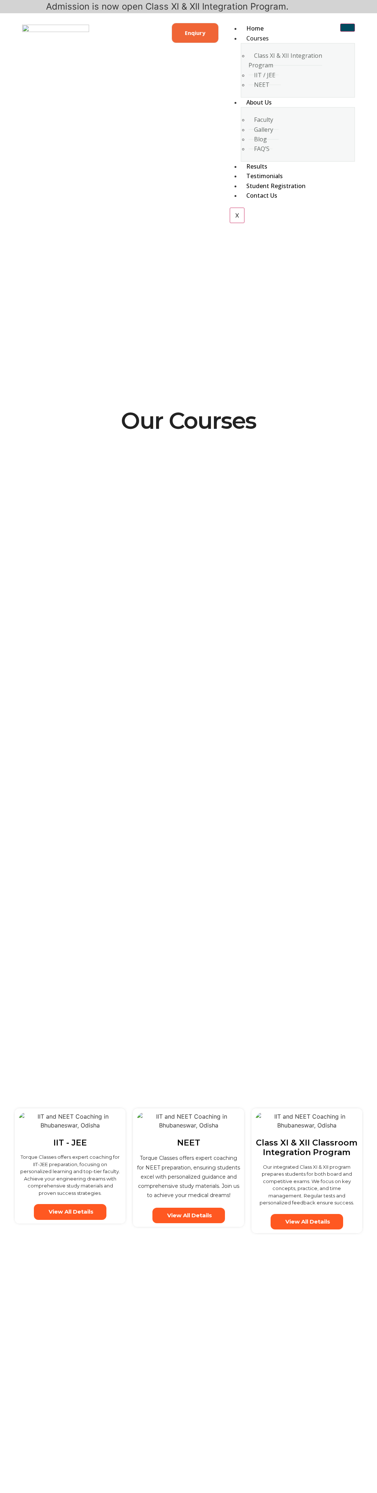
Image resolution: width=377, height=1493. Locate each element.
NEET (261, 85)
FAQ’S (261, 149)
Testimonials (264, 176)
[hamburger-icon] (347, 28)
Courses (257, 38)
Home (255, 28)
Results (256, 166)
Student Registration (276, 186)
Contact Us (261, 195)
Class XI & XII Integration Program (285, 60)
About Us (259, 102)
